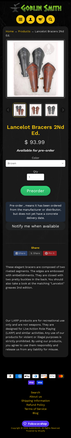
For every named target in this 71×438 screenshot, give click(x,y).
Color (35, 157)
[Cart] (40, 19)
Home (10, 31)
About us (35, 396)
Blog (35, 413)
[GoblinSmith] (35, 7)
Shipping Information (35, 400)
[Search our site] (50, 19)
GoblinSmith (34, 428)
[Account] (30, 19)
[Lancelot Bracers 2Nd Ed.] (20, 110)
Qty (35, 171)
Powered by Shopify (35, 431)
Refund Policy (35, 404)
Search (35, 392)
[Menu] (20, 19)
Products (24, 31)
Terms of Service (35, 409)
